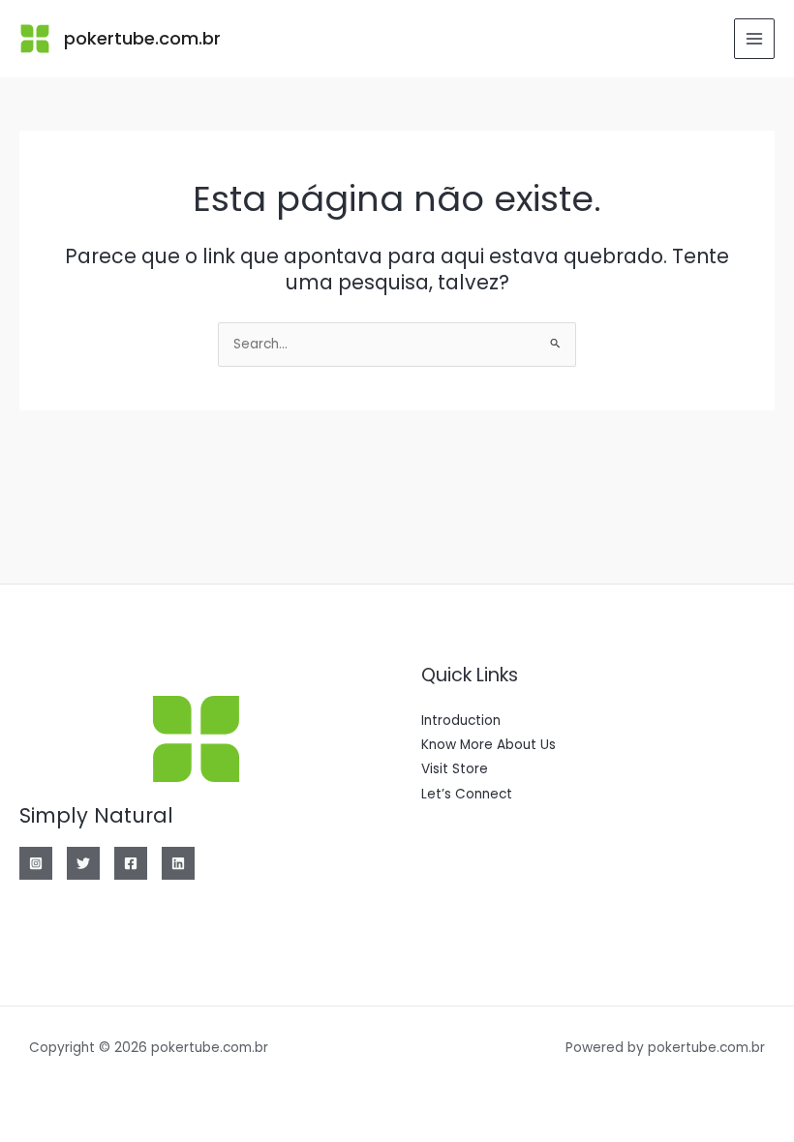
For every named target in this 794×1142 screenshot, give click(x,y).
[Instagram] (35, 863)
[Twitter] (83, 863)
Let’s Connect (466, 794)
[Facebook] (130, 863)
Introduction (461, 720)
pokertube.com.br (142, 38)
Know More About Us (488, 745)
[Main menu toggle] (755, 39)
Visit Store (454, 769)
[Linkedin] (178, 863)
